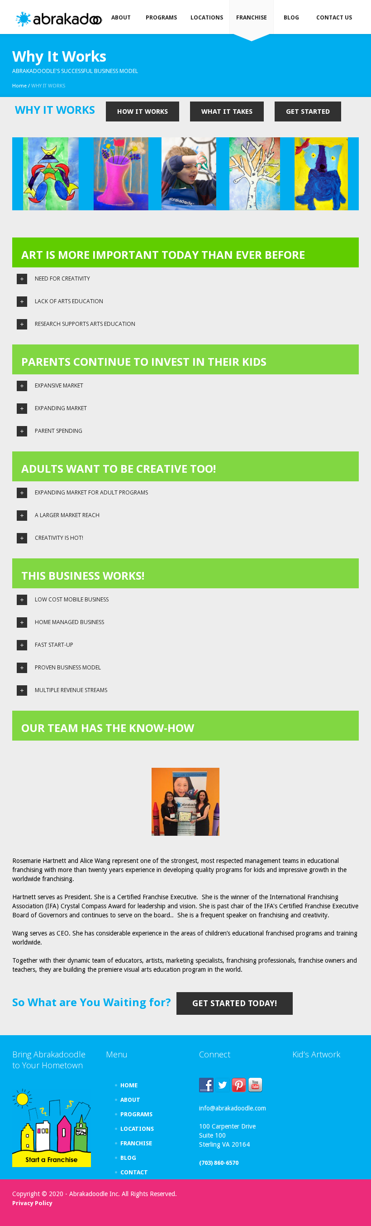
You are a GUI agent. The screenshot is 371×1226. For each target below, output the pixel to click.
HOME (129, 1085)
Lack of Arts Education (69, 301)
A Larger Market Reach (67, 515)
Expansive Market (59, 385)
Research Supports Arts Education (85, 324)
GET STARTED (308, 111)
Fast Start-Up (54, 645)
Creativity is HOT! (59, 538)
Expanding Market (61, 408)
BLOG (128, 1157)
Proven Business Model (68, 667)
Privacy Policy (32, 1203)
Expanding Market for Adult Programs (91, 492)
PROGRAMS (136, 1114)
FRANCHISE (136, 1143)
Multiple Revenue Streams (71, 690)
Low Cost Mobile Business (72, 599)
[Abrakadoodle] (70, 19)
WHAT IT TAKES (226, 111)
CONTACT (134, 1172)
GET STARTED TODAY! (234, 1003)
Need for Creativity (62, 278)
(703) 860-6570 (218, 1162)
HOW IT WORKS (142, 111)
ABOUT (130, 1099)
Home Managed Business (69, 622)
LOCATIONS (137, 1128)
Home (19, 86)
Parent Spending (58, 431)
